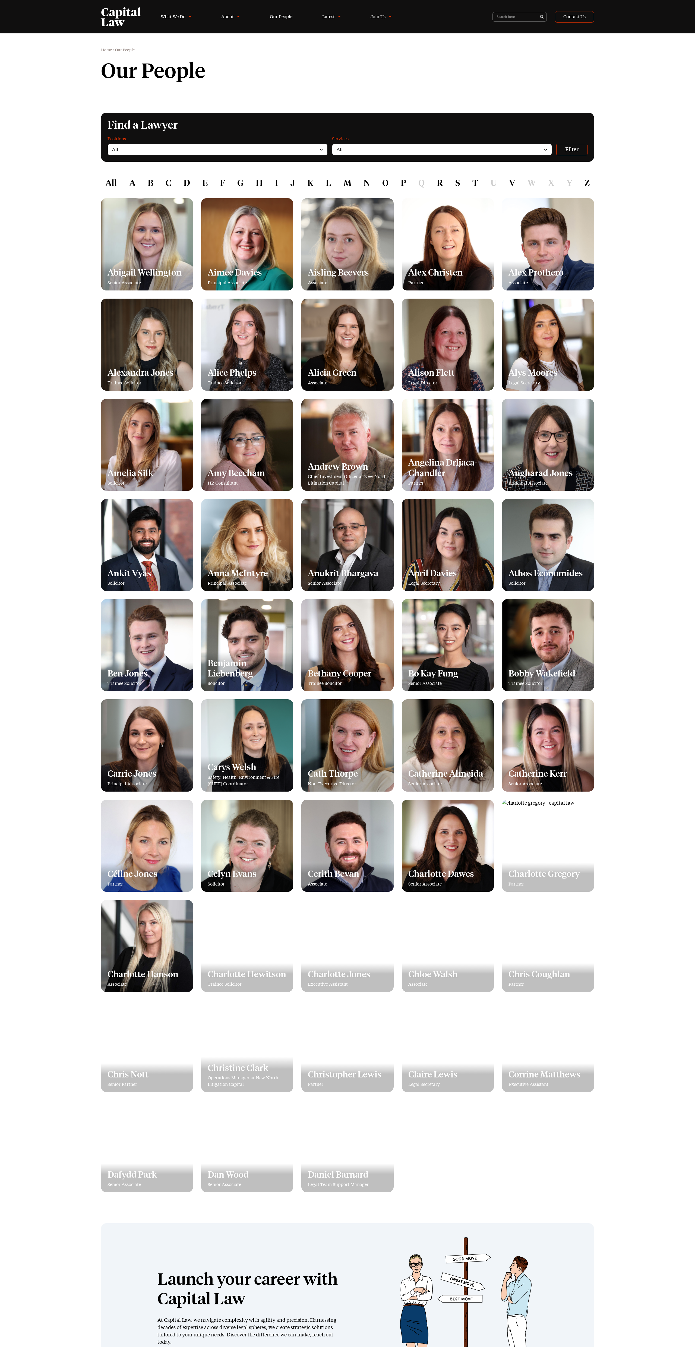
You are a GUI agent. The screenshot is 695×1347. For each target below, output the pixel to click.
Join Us (378, 17)
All (111, 183)
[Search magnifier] (541, 16)
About (227, 17)
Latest (328, 17)
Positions (117, 139)
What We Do (173, 17)
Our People (281, 17)
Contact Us (574, 17)
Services (340, 139)
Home (106, 50)
